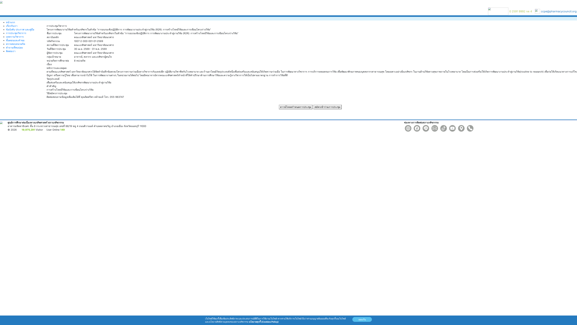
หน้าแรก (10, 22)
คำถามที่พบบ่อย (14, 47)
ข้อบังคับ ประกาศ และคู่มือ (20, 29)
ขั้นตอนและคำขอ (15, 40)
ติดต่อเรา (10, 51)
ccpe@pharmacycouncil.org (559, 11)
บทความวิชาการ (15, 36)
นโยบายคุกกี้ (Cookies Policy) (264, 321)
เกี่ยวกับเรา (11, 25)
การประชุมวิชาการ (16, 33)
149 (62, 129)
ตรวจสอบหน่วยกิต (15, 43)
